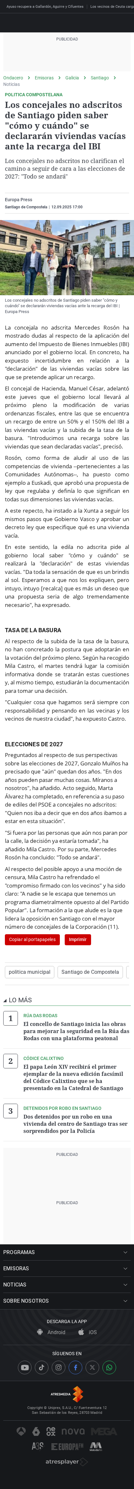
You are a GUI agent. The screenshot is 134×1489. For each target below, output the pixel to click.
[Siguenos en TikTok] (41, 1367)
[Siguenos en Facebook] (75, 1367)
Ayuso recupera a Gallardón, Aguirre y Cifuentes (45, 6)
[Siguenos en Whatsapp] (109, 1367)
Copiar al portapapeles (32, 939)
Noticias (11, 84)
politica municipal (29, 972)
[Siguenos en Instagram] (58, 1367)
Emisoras (44, 77)
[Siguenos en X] (92, 1367)
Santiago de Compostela (90, 972)
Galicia (72, 77)
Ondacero (13, 77)
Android (55, 1332)
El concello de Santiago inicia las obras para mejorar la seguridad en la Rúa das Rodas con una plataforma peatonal (76, 1031)
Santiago (100, 77)
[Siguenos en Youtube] (25, 1367)
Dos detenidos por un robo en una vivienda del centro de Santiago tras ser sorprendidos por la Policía (75, 1123)
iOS (92, 1332)
